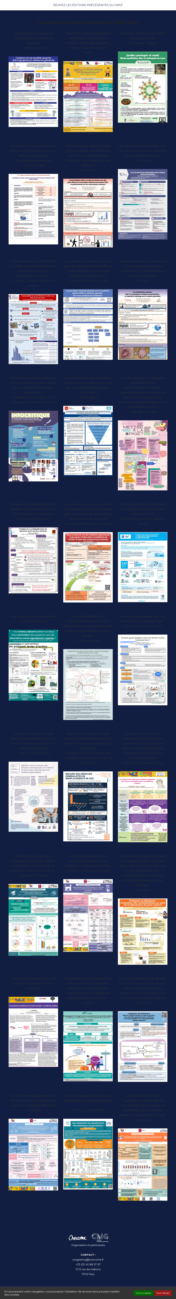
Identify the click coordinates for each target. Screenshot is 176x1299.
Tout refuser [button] (163, 1293)
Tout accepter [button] (143, 1293)
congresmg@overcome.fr (88, 1259)
